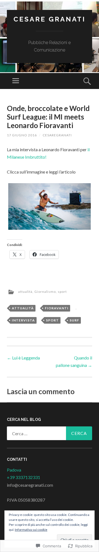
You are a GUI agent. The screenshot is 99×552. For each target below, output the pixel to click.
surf (74, 320)
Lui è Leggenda (23, 357)
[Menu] (15, 81)
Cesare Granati (49, 19)
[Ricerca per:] (49, 433)
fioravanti (56, 308)
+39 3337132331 (23, 477)
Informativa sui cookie (31, 529)
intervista (23, 320)
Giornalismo (45, 291)
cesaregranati (57, 135)
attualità (25, 291)
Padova (14, 469)
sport (62, 291)
